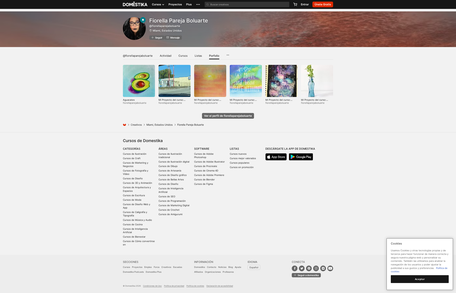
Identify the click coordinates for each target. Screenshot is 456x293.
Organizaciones (213, 272)
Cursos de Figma (203, 184)
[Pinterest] (309, 268)
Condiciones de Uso (152, 286)
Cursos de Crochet (169, 209)
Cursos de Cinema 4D (206, 170)
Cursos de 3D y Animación (137, 182)
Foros (156, 267)
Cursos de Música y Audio (137, 220)
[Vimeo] (323, 268)
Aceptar (420, 279)
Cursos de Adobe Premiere (209, 175)
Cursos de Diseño (133, 178)
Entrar (305, 4)
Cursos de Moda (132, 199)
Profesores (228, 272)
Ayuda (238, 267)
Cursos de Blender (204, 179)
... (227, 54)
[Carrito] (295, 4)
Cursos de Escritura (134, 195)
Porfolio (214, 55)
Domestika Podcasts (133, 272)
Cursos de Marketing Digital (174, 205)
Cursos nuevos (238, 153)
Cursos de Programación (172, 200)
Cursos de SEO (167, 196)
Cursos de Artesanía (170, 170)
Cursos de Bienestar (134, 236)
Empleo (148, 267)
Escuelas (177, 267)
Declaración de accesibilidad (219, 286)
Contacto (211, 267)
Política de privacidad (174, 286)
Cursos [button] (157, 4)
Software (201, 148)
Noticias (222, 267)
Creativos (136, 124)
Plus (189, 4)
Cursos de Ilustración (134, 153)
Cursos (183, 55)
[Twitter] (302, 268)
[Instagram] (316, 268)
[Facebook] (294, 268)
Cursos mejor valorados (243, 158)
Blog (230, 267)
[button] (198, 4)
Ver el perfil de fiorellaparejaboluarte (228, 115)
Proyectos (175, 4)
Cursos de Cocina (132, 224)
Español (254, 267)
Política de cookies (195, 286)
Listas (198, 55)
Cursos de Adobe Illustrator (209, 161)
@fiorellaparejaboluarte (138, 55)
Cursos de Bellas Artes (171, 179)
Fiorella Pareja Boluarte (178, 20)
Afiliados (198, 272)
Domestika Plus (153, 272)
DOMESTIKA (135, 4)
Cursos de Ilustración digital (174, 161)
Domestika (199, 267)
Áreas (163, 148)
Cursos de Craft (132, 158)
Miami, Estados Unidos (167, 30)
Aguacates (129, 99)
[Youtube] (330, 268)
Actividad (165, 55)
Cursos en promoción (242, 167)
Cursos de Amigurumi (170, 214)
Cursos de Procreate (205, 166)
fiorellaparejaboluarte (134, 102)
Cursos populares (239, 162)
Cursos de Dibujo (168, 166)
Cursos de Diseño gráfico (173, 175)
